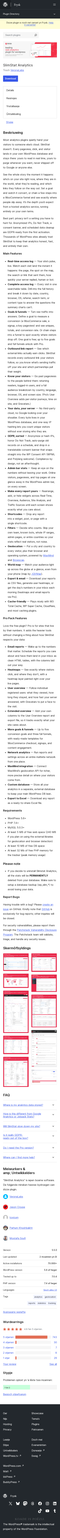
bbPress (9, 1476)
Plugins (35, 1424)
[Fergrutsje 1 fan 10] (24, 957)
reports (31, 1303)
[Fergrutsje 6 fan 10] (52, 957)
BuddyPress (11, 1482)
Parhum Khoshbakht (21, 1227)
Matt (7, 1471)
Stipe (6, 1445)
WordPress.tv (12, 1455)
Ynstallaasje (13, 106)
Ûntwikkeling (13, 114)
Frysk (13, 1496)
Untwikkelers (10, 1450)
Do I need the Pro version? (18, 1147)
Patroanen (37, 1429)
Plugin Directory (11, 14)
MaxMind (48, 555)
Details (10, 90)
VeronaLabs (17, 70)
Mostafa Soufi (18, 1238)
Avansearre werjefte (14, 1312)
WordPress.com (13, 1465)
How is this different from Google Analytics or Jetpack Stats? (22, 1115)
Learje (6, 1439)
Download (10, 78)
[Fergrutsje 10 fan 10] (52, 1073)
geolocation (50, 1297)
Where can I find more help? (19, 1157)
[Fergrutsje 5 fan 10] (24, 1060)
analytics (38, 1297)
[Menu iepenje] (55, 4)
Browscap (18, 560)
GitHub (46, 909)
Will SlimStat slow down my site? (21, 1126)
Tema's (36, 1418)
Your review (9, 1364)
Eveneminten (39, 1445)
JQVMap (36, 573)
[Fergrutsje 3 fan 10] (24, 994)
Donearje (38, 1450)
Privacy (7, 1429)
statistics (42, 1303)
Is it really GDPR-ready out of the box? (15, 1136)
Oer (5, 1413)
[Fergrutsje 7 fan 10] (52, 978)
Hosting (7, 1424)
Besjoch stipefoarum (14, 1394)
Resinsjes (11, 98)
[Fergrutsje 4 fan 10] (24, 1039)
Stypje (9, 122)
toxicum (14, 1217)
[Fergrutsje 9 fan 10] (52, 1034)
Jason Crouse (17, 1207)
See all (53, 1364)
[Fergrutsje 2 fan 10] (24, 977)
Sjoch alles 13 (50, 1290)
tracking (52, 1303)
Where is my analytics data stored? (23, 1105)
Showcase (37, 1413)
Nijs (5, 1418)
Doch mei (37, 1439)
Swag (36, 1455)
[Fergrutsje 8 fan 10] (52, 998)
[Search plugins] (36, 35)
